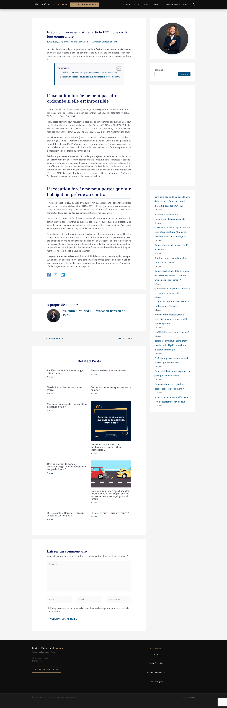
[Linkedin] (63, 275)
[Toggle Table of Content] (117, 68)
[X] (56, 275)
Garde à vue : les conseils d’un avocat (64, 389)
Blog (137, 4)
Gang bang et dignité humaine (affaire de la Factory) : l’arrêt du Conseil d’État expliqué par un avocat (172, 201)
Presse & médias (152, 4)
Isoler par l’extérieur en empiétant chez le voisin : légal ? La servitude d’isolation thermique (170, 345)
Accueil (126, 4)
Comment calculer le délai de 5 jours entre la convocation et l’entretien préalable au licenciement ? (171, 275)
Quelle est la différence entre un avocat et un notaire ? (65, 514)
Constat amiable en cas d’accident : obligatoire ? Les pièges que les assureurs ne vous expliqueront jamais (110, 495)
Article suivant (126, 338)
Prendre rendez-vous (176, 4)
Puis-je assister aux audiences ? (109, 370)
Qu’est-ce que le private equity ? (110, 513)
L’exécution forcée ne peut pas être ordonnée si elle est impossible (89, 72)
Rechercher (159, 69)
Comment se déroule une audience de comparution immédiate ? (106, 447)
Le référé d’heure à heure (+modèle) (171, 332)
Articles (62, 41)
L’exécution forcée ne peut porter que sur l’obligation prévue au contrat (90, 77)
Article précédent (53, 338)
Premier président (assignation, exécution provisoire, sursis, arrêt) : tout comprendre (171, 319)
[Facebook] (49, 275)
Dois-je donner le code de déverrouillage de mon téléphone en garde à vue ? (66, 466)
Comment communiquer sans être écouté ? (111, 389)
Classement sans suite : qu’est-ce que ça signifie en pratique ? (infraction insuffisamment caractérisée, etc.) (172, 232)
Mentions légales (156, 682)
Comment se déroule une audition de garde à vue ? (67, 406)
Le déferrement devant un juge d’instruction (65, 372)
